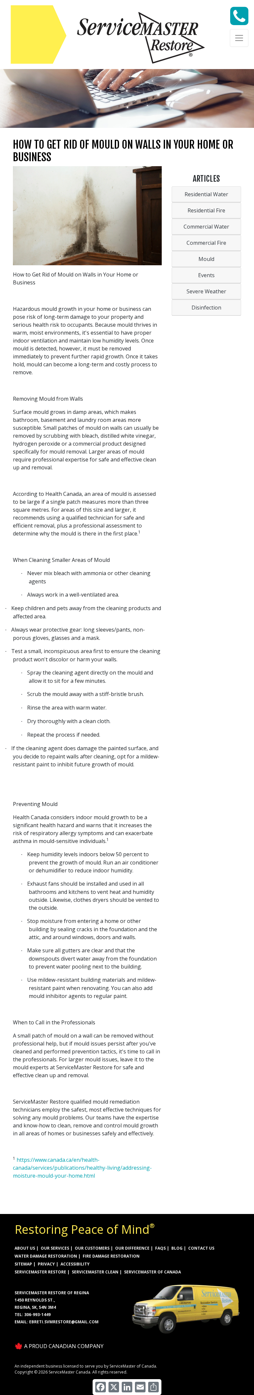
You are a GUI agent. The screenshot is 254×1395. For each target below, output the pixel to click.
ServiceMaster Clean (95, 1272)
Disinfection (206, 307)
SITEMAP (23, 1264)
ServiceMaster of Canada (152, 1272)
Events (206, 275)
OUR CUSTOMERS (92, 1248)
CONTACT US (201, 1248)
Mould (206, 259)
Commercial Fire (206, 242)
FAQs (160, 1248)
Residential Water (206, 194)
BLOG (177, 1248)
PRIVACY (46, 1264)
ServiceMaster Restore (40, 1272)
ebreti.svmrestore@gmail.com (64, 1322)
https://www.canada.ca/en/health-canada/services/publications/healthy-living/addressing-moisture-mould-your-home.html (82, 1167)
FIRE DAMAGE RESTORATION (111, 1256)
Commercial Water (206, 226)
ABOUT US (25, 1248)
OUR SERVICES (55, 1248)
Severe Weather (206, 291)
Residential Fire (206, 210)
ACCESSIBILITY (75, 1264)
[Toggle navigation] (239, 38)
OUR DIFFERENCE (132, 1248)
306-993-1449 (37, 1314)
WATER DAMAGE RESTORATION (46, 1256)
